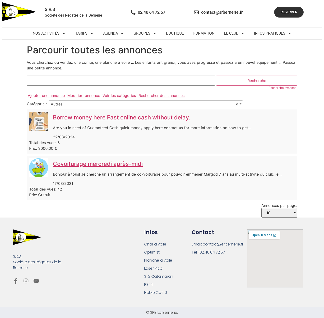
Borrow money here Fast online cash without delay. (121, 117)
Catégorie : (37, 104)
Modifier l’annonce (83, 95)
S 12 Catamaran (158, 276)
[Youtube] (36, 281)
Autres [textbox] (144, 104)
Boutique (175, 33)
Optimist (152, 252)
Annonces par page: (279, 205)
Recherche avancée (282, 88)
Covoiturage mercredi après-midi (98, 163)
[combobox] (146, 103)
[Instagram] (26, 281)
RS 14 (148, 284)
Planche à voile (158, 260)
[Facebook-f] (16, 281)
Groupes (142, 33)
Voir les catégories (119, 95)
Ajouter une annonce (46, 95)
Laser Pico (153, 268)
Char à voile (155, 244)
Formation (203, 33)
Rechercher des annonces (162, 95)
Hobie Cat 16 (155, 292)
